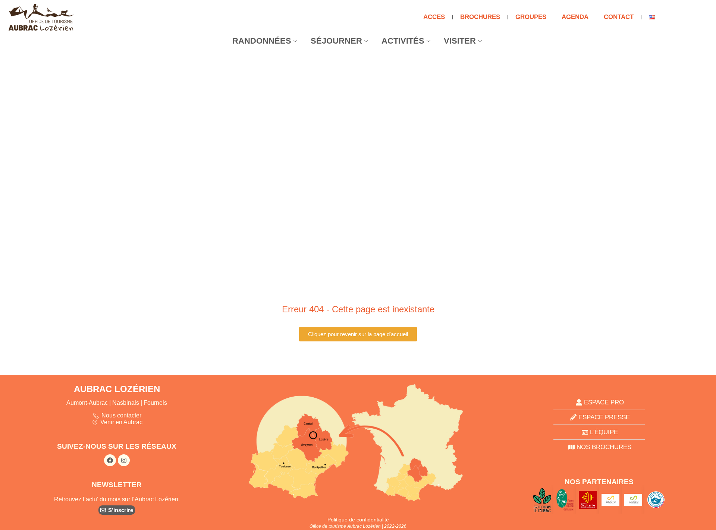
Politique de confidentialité (358, 520)
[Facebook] (110, 460)
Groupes (530, 16)
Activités (402, 40)
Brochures (480, 16)
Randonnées (261, 40)
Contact (619, 16)
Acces (434, 16)
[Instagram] (124, 460)
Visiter (460, 40)
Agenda (575, 16)
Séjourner (336, 40)
